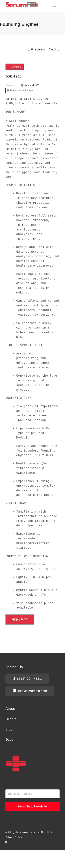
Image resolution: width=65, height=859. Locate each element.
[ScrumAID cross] (15, 754)
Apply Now (20, 619)
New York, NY (32, 85)
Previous (38, 49)
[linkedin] (6, 841)
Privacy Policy (13, 837)
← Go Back (14, 66)
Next (52, 49)
